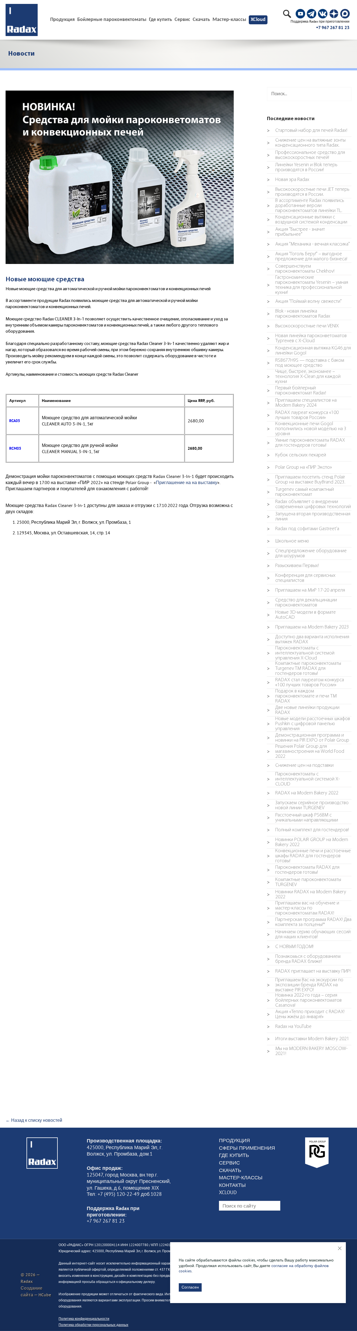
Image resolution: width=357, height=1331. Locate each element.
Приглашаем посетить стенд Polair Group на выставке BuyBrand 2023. (306, 480)
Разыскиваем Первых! (293, 565)
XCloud (258, 19)
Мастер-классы (229, 19)
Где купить (160, 19)
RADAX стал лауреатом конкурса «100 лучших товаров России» (305, 683)
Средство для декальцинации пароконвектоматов (302, 603)
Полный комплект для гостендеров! (308, 830)
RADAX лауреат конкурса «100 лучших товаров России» (303, 415)
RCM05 (15, 448)
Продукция (234, 1140)
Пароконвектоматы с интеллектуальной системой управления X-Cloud (300, 653)
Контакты (232, 1185)
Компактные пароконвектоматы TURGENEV (304, 882)
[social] (300, 13)
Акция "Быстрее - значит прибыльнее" (296, 232)
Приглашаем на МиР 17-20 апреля (306, 590)
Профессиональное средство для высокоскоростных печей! (306, 155)
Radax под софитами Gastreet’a (303, 529)
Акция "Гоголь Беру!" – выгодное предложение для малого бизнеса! (307, 257)
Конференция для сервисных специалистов (301, 578)
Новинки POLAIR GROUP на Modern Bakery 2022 (307, 842)
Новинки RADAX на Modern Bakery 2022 (306, 895)
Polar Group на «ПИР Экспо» (299, 467)
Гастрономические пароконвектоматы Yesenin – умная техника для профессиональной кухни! (307, 285)
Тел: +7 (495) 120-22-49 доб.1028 (124, 1194)
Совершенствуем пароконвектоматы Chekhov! (300, 269)
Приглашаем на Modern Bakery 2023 (308, 627)
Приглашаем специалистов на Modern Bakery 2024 (302, 403)
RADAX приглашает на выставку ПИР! (309, 971)
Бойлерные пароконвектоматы (111, 19)
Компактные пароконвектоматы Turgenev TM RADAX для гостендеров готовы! (304, 668)
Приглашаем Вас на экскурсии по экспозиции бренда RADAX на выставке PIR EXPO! (305, 985)
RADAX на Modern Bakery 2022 (302, 793)
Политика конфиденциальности (84, 1318)
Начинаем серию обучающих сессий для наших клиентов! (309, 935)
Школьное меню (288, 541)
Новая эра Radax (288, 179)
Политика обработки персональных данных (93, 1325)
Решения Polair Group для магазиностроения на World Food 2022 (305, 751)
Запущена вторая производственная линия (308, 517)
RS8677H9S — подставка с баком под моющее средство (305, 363)
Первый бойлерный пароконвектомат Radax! (296, 391)
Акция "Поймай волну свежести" (304, 301)
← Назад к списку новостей (34, 1120)
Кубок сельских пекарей (296, 455)
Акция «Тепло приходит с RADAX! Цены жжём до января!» (305, 1014)
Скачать (201, 19)
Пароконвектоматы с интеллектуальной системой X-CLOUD (303, 779)
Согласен (190, 1287)
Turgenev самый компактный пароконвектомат (300, 492)
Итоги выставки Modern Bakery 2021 (308, 1039)
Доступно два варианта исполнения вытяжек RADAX (308, 640)
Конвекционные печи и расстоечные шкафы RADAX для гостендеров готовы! (309, 856)
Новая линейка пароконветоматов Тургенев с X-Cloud (307, 339)
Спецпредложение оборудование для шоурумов (307, 554)
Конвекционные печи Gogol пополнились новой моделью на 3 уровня (306, 429)
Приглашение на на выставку (186, 482)
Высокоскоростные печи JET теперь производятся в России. (308, 192)
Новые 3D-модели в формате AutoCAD (301, 615)
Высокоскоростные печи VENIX (303, 326)
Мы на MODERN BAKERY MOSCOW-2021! (307, 1051)
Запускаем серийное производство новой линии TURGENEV (308, 806)
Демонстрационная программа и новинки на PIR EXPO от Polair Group (308, 738)
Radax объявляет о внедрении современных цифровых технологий (309, 504)
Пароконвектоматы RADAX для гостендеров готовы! (303, 870)
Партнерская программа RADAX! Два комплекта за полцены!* (309, 922)
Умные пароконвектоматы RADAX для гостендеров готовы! (306, 443)
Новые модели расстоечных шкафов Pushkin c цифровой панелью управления (308, 724)
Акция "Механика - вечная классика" (308, 244)
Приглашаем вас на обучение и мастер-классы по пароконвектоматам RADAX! (303, 908)
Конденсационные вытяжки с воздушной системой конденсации (307, 220)
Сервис (182, 19)
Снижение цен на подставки (300, 765)
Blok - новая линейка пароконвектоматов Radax (298, 314)
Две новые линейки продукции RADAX (303, 710)
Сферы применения (247, 1148)
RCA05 (14, 420)
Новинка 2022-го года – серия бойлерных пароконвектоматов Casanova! (304, 1000)
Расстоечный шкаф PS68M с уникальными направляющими (302, 818)
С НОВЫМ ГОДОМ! (290, 946)
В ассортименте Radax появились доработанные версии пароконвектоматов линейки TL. (305, 205)
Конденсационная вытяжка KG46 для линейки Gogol (309, 351)
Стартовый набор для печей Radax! (307, 130)
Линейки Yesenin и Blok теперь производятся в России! (302, 168)
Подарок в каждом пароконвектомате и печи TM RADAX (302, 696)
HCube (44, 1295)
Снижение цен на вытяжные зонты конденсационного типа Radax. (306, 143)
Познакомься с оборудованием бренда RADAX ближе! (304, 959)
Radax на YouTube (289, 1026)
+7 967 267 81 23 (332, 27)
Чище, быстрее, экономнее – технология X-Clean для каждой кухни (304, 376)
